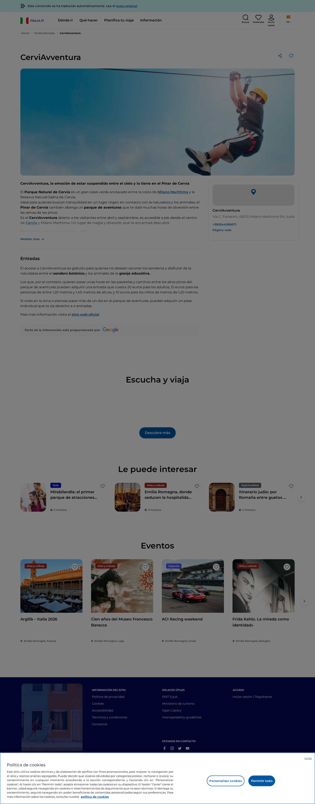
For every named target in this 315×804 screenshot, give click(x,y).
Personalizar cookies (225, 781)
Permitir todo (262, 781)
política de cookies (95, 796)
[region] (157, 778)
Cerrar (308, 758)
